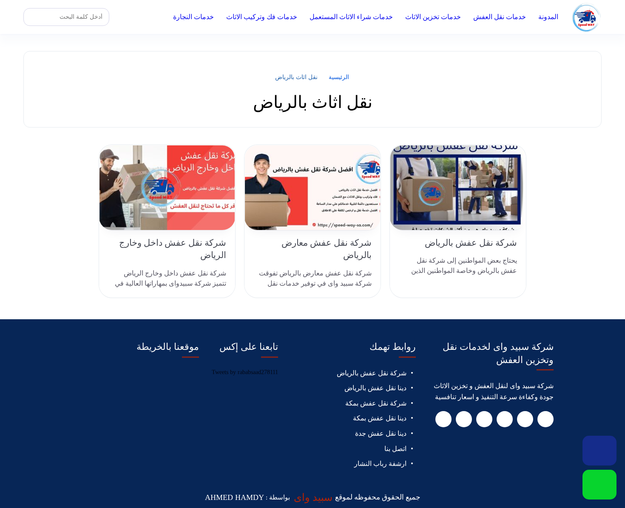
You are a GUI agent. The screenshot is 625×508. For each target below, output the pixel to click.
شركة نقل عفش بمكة (375, 403)
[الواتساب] (599, 484)
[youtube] (505, 419)
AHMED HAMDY (234, 497)
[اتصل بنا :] (599, 450)
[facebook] (545, 419)
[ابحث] (32, 17)
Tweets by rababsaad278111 (245, 372)
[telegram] (464, 419)
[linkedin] (484, 419)
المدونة (548, 16)
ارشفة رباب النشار (380, 463)
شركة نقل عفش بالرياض (371, 373)
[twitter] (525, 419)
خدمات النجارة (193, 16)
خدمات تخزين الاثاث (433, 16)
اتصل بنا (395, 448)
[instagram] (443, 419)
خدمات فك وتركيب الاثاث (261, 16)
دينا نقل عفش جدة (380, 433)
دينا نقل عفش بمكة (379, 418)
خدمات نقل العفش (499, 16)
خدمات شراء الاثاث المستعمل (351, 16)
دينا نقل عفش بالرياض (375, 388)
